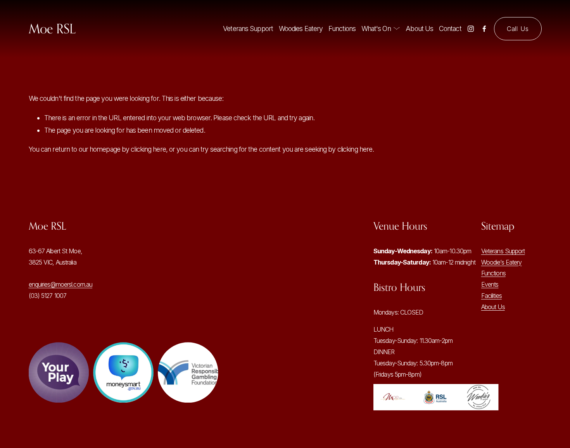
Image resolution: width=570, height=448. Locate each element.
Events (490, 284)
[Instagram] (471, 29)
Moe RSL (52, 28)
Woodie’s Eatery (501, 262)
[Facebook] (484, 29)
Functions (342, 28)
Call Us (518, 29)
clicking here (148, 149)
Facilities (491, 295)
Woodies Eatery (301, 28)
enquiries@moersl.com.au (61, 284)
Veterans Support (248, 28)
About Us (419, 28)
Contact (450, 28)
